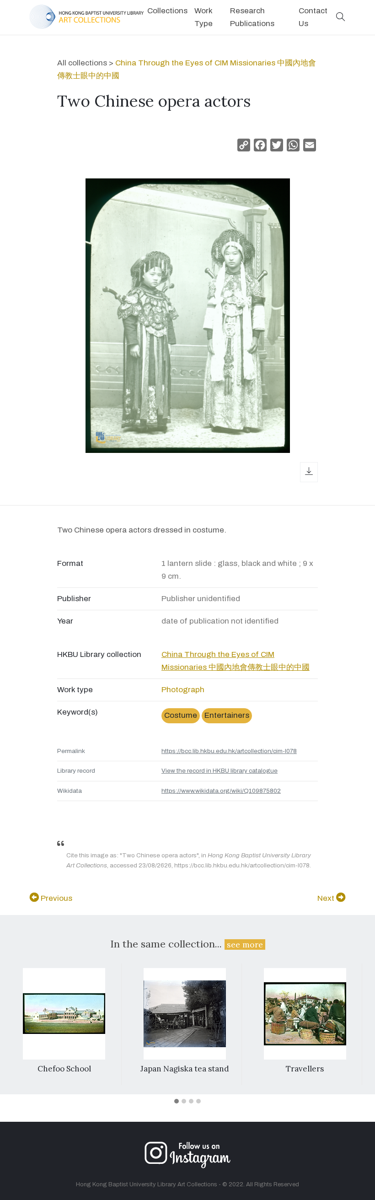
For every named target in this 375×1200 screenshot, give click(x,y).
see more (245, 944)
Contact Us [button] (313, 17)
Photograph (182, 689)
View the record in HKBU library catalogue (219, 770)
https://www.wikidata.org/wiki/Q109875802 (221, 790)
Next (326, 898)
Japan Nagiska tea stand (184, 1069)
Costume (180, 715)
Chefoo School (64, 1069)
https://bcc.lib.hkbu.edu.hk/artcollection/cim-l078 (229, 751)
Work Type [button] (203, 17)
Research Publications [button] (252, 17)
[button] (340, 17)
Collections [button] (167, 10)
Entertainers (226, 715)
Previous (55, 898)
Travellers (305, 1069)
